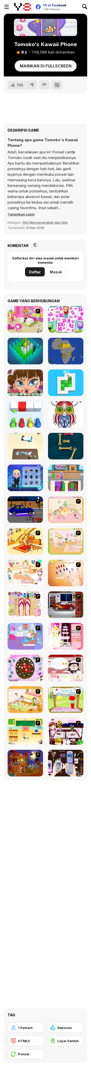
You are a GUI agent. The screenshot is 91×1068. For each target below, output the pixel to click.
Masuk (56, 272)
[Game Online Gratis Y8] (22, 7)
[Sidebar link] (7, 7)
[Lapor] (44, 85)
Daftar (35, 272)
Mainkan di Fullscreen (46, 65)
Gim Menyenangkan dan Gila (44, 222)
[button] (21, 214)
